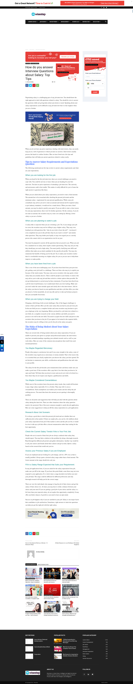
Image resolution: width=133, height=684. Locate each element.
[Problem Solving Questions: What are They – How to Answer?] (33, 606)
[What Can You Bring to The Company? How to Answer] (58, 649)
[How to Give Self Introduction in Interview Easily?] (70, 573)
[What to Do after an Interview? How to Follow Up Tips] (70, 590)
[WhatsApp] (37, 85)
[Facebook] (101, 7)
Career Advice (32, 21)
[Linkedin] (104, 7)
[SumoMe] (2, 350)
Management (65, 21)
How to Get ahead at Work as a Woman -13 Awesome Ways (36, 543)
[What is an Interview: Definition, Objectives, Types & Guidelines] (33, 573)
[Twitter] (30, 85)
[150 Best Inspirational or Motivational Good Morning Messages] (58, 641)
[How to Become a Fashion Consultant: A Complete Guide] (33, 590)
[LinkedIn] (2, 346)
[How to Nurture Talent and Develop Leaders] (29, 641)
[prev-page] (26, 618)
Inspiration (86, 21)
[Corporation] (29, 656)
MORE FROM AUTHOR (43, 564)
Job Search (43, 21)
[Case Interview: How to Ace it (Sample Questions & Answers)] (52, 606)
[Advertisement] (80, 14)
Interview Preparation (35, 63)
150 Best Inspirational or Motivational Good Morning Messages (70, 641)
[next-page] (29, 618)
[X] (2, 342)
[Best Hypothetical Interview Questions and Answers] (52, 573)
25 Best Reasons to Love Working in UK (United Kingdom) (67, 543)
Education (96, 21)
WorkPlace (75, 21)
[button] (106, 22)
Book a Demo (42, 7)
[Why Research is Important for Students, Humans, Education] (58, 656)
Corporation (37, 654)
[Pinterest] (34, 85)
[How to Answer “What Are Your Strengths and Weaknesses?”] (70, 606)
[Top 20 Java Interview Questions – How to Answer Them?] (52, 590)
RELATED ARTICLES (31, 564)
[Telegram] (106, 7)
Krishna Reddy (30, 81)
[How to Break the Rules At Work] (29, 649)
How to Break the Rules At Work (42, 647)
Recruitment (53, 21)
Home (26, 49)
